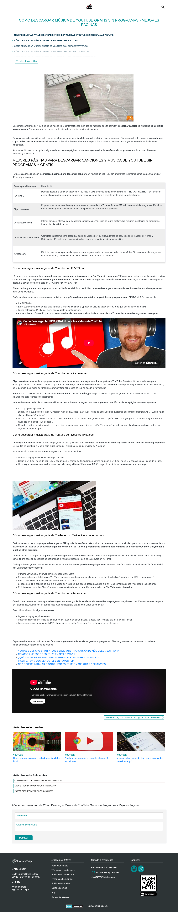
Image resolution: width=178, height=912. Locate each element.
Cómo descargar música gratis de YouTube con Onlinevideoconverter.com (56, 57)
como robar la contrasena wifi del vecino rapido (37, 781)
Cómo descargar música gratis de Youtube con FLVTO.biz (46, 40)
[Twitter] (141, 871)
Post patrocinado (59, 866)
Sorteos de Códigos (60, 897)
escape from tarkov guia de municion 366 (33, 791)
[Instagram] (134, 871)
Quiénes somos (59, 888)
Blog (53, 892)
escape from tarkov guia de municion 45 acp (35, 786)
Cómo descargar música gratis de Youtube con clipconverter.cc (51, 46)
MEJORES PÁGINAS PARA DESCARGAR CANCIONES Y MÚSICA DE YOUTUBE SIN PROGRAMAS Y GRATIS (63, 35)
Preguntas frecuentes (61, 879)
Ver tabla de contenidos (26, 61)
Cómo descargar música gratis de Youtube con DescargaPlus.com (51, 52)
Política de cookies (60, 883)
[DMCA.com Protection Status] (74, 906)
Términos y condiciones (63, 870)
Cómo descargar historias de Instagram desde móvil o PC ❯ (134, 717)
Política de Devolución (62, 874)
